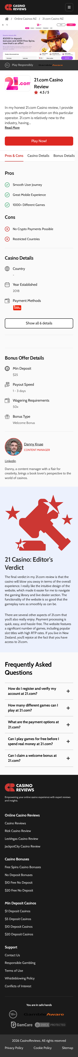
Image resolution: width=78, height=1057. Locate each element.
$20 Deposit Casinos (19, 934)
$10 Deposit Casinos (19, 926)
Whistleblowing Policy (20, 978)
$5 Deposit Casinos (18, 919)
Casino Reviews (15, 823)
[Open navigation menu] (69, 7)
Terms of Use (14, 971)
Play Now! (39, 141)
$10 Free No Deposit (18, 882)
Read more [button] (12, 128)
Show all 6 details (39, 323)
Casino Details (38, 155)
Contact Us (12, 955)
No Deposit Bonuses (19, 875)
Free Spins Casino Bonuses (23, 867)
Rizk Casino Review (18, 831)
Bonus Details (64, 155)
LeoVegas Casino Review (21, 839)
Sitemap (67, 1048)
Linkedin (10, 461)
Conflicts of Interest (18, 986)
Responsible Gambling (20, 963)
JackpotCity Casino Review (22, 846)
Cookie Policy (43, 1048)
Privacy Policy (14, 1048)
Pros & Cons (14, 155)
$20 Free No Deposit (19, 890)
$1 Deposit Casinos (17, 911)
